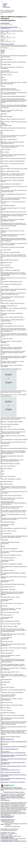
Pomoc (4, 5)
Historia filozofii (4, 744)
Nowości (5, 3)
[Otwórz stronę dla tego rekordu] (14, 54)
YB (10, 10)
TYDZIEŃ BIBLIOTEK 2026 (7, 820)
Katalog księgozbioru (5, 23)
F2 (10, 12)
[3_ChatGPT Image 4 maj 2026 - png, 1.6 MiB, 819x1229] (9, 830)
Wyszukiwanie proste (5, 30)
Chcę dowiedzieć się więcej (7, 837)
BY (13, 10)
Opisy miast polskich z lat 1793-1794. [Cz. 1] (10, 769)
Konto (6, 7)
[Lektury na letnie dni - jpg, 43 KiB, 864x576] (6, 817)
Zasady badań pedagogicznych (7, 739)
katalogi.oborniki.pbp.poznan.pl (7, 816)
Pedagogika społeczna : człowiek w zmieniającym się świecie (14, 741)
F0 (6, 12)
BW (8, 10)
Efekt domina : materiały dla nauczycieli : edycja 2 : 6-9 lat (13, 766)
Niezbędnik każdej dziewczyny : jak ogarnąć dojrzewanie (13, 752)
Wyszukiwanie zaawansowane (7, 27)
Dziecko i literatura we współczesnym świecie (10, 772)
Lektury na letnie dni (5, 800)
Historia (5, 4)
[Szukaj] (13, 49)
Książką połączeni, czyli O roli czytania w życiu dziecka (13, 782)
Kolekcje (16, 27)
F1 (8, 12)
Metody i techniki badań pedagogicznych (9, 749)
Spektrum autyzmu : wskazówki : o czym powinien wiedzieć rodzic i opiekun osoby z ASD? (14, 756)
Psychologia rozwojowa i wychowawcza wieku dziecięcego (13, 746)
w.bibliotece (4, 795)
